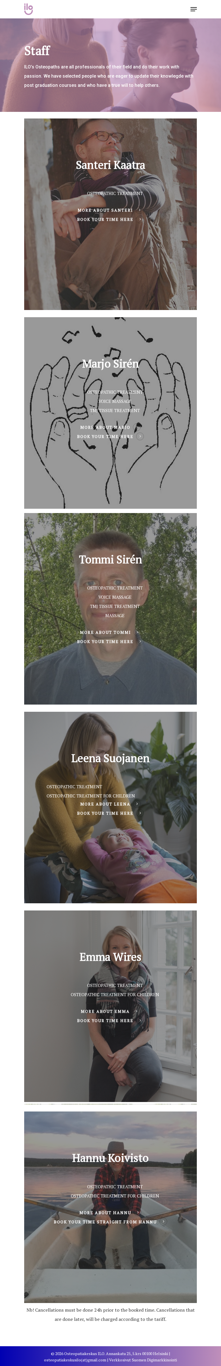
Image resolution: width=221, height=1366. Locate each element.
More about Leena (105, 804)
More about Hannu (105, 1212)
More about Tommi (105, 632)
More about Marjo (105, 427)
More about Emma (105, 1011)
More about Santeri (105, 210)
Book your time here (105, 219)
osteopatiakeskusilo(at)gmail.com (75, 1360)
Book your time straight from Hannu (105, 1222)
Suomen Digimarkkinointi (154, 1360)
